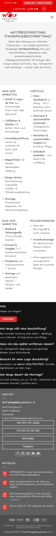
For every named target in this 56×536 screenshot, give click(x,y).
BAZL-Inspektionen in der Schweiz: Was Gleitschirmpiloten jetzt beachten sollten (32, 485)
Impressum (8, 526)
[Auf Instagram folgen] (22, 454)
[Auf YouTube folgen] (33, 454)
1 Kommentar (21, 500)
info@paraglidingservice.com (26, 418)
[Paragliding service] (16, 17)
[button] (38, 3)
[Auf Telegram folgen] (38, 454)
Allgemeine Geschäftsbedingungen (34, 526)
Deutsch (8, 3)
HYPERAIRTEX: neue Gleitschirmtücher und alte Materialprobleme (31, 473)
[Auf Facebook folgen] (17, 454)
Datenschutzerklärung (28, 528)
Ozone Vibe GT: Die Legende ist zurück (32, 506)
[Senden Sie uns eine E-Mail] (28, 454)
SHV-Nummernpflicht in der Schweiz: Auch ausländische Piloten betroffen (31, 495)
